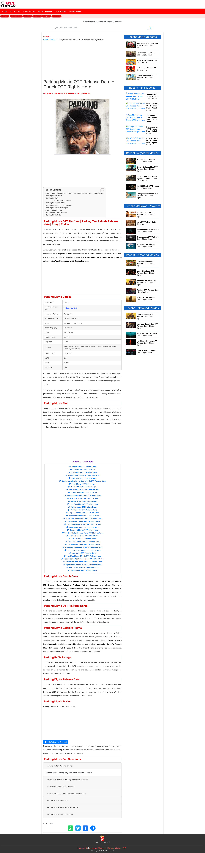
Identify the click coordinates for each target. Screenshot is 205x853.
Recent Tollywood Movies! (142, 153)
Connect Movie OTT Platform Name (83, 570)
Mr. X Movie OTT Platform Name (84, 539)
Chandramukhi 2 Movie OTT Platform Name (83, 521)
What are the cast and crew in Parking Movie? (66, 793)
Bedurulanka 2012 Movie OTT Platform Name (84, 550)
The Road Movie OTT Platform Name (84, 498)
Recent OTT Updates (64, 200)
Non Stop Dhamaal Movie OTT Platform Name (84, 556)
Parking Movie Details (54, 196)
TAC (124, 848)
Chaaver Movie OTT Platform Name (84, 487)
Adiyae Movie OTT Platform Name (84, 507)
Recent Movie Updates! (142, 36)
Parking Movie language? (58, 800)
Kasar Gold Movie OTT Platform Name (84, 530)
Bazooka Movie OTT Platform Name (83, 493)
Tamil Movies (60, 11)
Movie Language (45, 11)
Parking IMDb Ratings (54, 210)
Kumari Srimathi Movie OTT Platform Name (84, 542)
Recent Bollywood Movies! (142, 255)
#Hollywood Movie (16, 16)
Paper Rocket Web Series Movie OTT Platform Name (84, 559)
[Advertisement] (82, 63)
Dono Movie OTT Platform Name (84, 467)
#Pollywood (46, 16)
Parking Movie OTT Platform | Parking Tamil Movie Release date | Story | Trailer (75, 193)
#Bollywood (4, 16)
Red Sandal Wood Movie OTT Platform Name (84, 524)
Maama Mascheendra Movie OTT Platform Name (84, 518)
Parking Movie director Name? (60, 814)
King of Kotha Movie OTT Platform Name (84, 513)
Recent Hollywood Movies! (143, 308)
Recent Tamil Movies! (142, 87)
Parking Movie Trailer (54, 215)
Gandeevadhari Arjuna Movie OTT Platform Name (83, 547)
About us (93, 848)
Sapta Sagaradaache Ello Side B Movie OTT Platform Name (84, 481)
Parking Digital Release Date (56, 212)
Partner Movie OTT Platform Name (84, 510)
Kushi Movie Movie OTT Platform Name (84, 536)
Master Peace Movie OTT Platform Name (84, 516)
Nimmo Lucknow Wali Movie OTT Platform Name (84, 562)
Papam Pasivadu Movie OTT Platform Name (83, 544)
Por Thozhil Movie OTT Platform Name (83, 567)
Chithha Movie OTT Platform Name (84, 472)
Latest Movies (29, 11)
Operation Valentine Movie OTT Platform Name (84, 565)
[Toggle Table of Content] (101, 190)
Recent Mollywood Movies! (143, 206)
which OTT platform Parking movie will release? (67, 780)
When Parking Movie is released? (61, 786)
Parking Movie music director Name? (63, 807)
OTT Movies (15, 11)
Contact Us (83, 848)
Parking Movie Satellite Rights (57, 208)
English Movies (75, 11)
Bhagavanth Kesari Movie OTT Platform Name (84, 495)
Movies (52, 40)
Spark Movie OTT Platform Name (84, 484)
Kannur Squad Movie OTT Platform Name (83, 475)
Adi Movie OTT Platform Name (83, 470)
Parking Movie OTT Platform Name (59, 205)
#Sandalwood (56, 16)
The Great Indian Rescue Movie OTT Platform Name (83, 533)
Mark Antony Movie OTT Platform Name (84, 527)
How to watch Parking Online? (60, 766)
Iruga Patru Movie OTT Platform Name (84, 504)
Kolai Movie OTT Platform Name (84, 553)
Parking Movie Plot (53, 198)
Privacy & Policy (114, 848)
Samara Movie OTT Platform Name (84, 478)
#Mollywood (37, 16)
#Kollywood (27, 16)
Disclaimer (102, 848)
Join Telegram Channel (56, 742)
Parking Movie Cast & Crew (56, 203)
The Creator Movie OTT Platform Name (84, 490)
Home (4, 11)
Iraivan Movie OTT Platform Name (84, 501)
